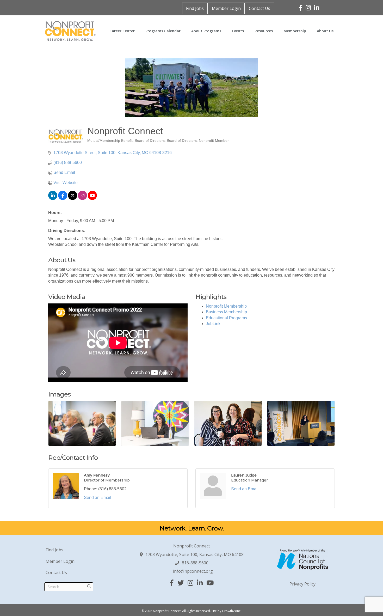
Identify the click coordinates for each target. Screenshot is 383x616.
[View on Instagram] (82, 198)
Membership (294, 30)
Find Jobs (195, 8)
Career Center (122, 30)
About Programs (206, 30)
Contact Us (259, 8)
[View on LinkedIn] (52, 198)
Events (238, 30)
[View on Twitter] (72, 198)
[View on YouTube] (92, 198)
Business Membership (226, 312)
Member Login (226, 8)
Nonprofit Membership (226, 306)
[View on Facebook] (62, 198)
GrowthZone (231, 611)
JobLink (213, 323)
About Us (325, 30)
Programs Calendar (163, 30)
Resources (264, 30)
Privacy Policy (302, 584)
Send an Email (97, 497)
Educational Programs (226, 318)
